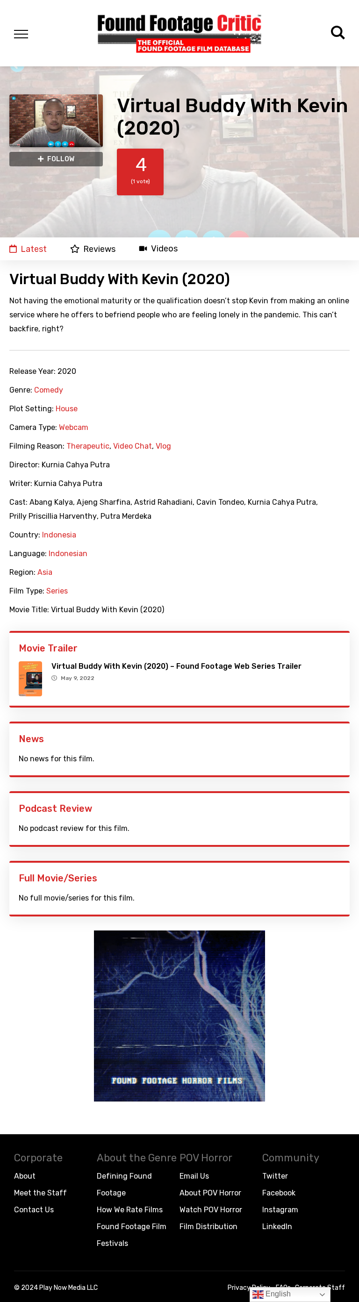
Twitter (275, 1176)
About (25, 1176)
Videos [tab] (164, 248)
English (277, 1294)
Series (57, 591)
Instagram (280, 1209)
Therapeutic (87, 446)
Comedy (48, 390)
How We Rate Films (130, 1209)
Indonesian (68, 554)
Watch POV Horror (211, 1209)
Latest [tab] (34, 248)
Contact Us (34, 1209)
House (67, 409)
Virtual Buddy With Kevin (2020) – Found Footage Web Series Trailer (176, 666)
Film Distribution (208, 1226)
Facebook (278, 1192)
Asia (44, 572)
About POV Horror (210, 1192)
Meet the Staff (40, 1192)
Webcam (73, 427)
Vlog (163, 446)
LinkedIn (277, 1226)
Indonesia (59, 535)
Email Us (194, 1176)
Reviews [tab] (99, 248)
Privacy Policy (249, 1288)
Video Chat (132, 446)
